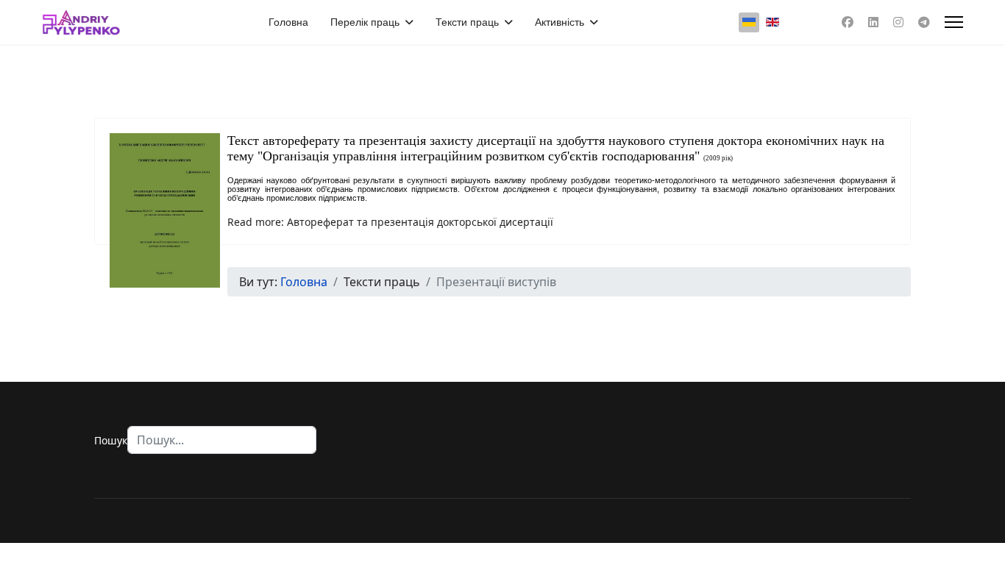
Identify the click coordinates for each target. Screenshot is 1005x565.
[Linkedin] (873, 22)
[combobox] (221, 440)
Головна (288, 22)
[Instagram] (898, 22)
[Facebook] (847, 22)
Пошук (110, 440)
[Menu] (954, 22)
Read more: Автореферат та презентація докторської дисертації (390, 222)
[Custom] (924, 22)
